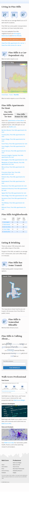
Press (3, 468)
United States (5, 94)
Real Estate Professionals (18, 468)
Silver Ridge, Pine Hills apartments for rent (14, 195)
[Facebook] (5, 463)
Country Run (6, 231)
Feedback (4, 472)
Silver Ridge (6, 229)
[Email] (7, 463)
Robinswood (5, 35)
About (3, 464)
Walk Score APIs (6, 423)
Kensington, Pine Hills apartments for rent (14, 160)
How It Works (4, 466)
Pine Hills (16, 94)
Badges (14, 472)
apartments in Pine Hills (15, 120)
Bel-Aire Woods (16, 35)
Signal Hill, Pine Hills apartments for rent (14, 193)
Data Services (16, 466)
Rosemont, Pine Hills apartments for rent (14, 186)
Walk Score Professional (14, 377)
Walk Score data (9, 442)
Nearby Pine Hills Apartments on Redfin (13, 39)
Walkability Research (17, 470)
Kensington (17, 33)
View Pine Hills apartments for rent (12, 43)
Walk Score (5, 460)
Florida (11, 94)
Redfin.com (12, 127)
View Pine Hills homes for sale (11, 45)
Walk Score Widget (19, 400)
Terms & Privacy (5, 470)
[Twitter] (2, 463)
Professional (17, 460)
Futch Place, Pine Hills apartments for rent (14, 144)
